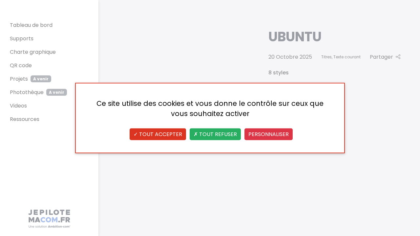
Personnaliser (268, 134)
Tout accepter (160, 134)
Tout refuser (217, 134)
